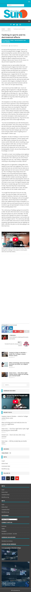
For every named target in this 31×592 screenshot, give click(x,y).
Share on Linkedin (11, 328)
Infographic (5, 325)
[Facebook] (10, 24)
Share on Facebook (7, 328)
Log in (3, 461)
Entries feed (5, 463)
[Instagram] (20, 24)
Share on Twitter (3, 328)
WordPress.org (5, 469)
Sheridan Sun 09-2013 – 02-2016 (9, 533)
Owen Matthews (14, 45)
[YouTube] (17, 24)
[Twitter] (14, 24)
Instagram (4, 531)
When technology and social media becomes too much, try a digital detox (19, 364)
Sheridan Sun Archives (7, 541)
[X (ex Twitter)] (8, 478)
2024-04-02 (5, 45)
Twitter (3, 528)
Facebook (4, 526)
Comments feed (6, 466)
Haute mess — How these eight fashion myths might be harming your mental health (18, 374)
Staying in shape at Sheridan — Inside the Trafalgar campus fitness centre (18, 354)
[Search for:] (15, 5)
